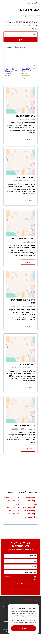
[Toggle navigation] (5, 3)
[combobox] (20, 34)
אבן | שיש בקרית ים (31, 514)
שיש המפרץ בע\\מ (25, 115)
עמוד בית (37, 16)
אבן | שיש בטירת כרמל (11, 497)
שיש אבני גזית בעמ (25, 177)
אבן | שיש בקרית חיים (12, 507)
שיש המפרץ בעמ (26, 364)
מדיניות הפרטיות (15, 622)
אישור (23, 628)
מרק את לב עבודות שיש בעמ (22, 301)
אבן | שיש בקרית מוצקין (32, 502)
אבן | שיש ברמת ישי (31, 510)
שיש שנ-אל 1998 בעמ (23, 238)
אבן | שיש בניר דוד (31, 517)
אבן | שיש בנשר (14, 510)
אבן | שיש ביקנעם (13, 514)
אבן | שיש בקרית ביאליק (13, 502)
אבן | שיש (31, 16)
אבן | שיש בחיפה (32, 497)
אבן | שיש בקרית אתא (30, 507)
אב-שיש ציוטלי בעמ (25, 425)
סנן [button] (20, 40)
